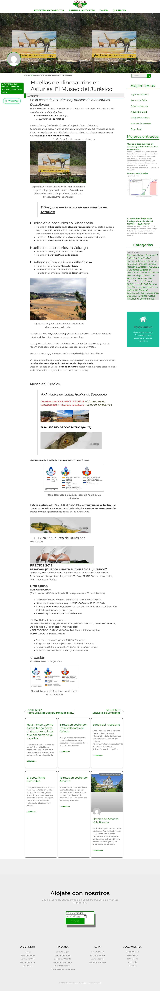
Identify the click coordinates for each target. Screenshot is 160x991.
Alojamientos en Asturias (141, 255)
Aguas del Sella (139, 100)
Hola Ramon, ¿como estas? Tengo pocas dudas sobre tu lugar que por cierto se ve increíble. (40, 731)
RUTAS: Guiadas (149, 284)
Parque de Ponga (140, 117)
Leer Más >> (32, 761)
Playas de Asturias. (145, 275)
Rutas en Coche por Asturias (142, 288)
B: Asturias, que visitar (142, 256)
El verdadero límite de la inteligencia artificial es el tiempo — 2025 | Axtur (140, 221)
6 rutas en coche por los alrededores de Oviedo (73, 728)
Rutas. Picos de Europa (140, 281)
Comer (104, 10)
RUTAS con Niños (137, 287)
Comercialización (137, 260)
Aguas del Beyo (139, 112)
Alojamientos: (143, 86)
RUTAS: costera (134, 284)
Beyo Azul (136, 129)
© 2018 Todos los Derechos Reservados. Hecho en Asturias (80, 983)
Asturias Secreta (139, 106)
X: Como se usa (145, 298)
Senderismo (132, 293)
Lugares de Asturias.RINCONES (139, 271)
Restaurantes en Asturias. (139, 278)
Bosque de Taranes (141, 123)
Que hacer (119, 10)
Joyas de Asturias (140, 94)
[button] (12, 101)
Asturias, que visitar (82, 10)
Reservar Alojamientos (49, 10)
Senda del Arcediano (106, 724)
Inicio (32, 75)
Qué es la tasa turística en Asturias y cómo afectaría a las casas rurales (142, 146)
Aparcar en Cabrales (137, 173)
